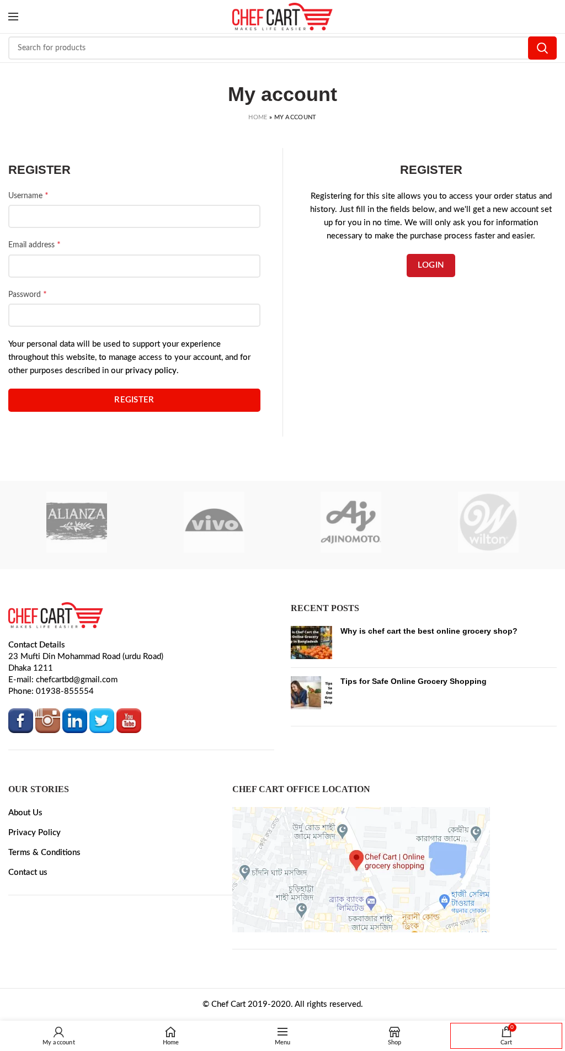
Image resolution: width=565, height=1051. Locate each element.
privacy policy (151, 384)
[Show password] (19, 333)
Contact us (27, 886)
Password (27, 294)
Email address (34, 244)
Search (542, 48)
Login (431, 265)
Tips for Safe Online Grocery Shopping (413, 694)
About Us (25, 826)
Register (134, 413)
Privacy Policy (34, 846)
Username (28, 195)
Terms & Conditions (44, 866)
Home (257, 117)
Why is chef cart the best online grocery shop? (429, 644)
